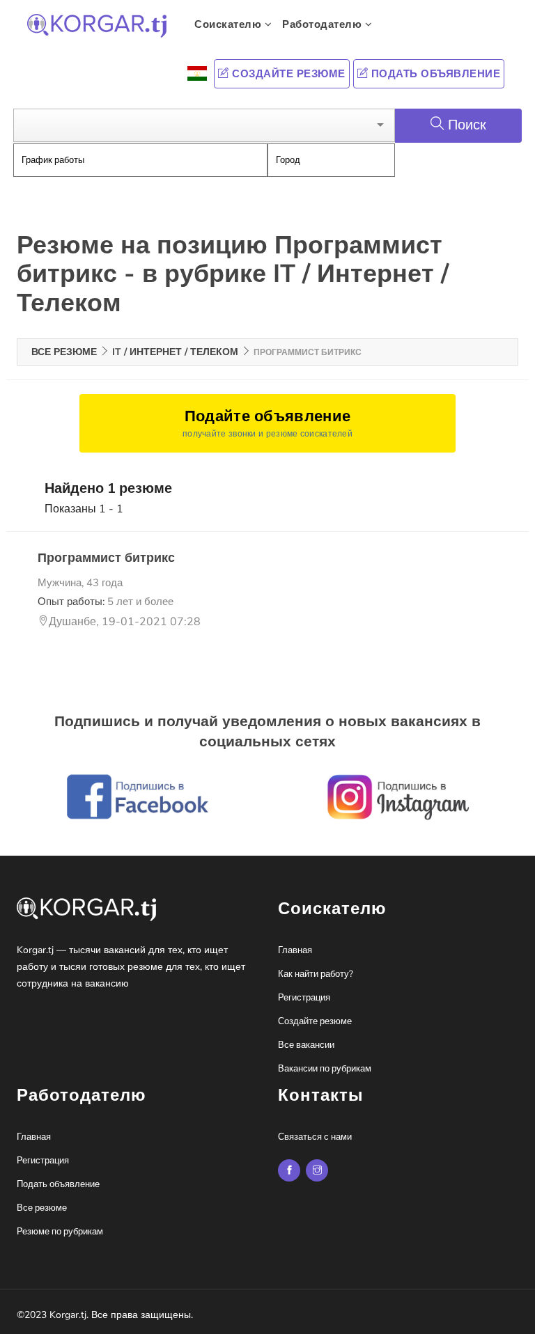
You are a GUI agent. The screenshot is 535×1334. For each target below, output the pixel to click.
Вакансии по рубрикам (324, 1068)
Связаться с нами (315, 1137)
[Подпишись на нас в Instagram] (289, 1170)
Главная (295, 950)
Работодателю (323, 24)
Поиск (467, 125)
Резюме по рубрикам (60, 1231)
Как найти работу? (315, 974)
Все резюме (64, 352)
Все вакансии (306, 1045)
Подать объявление (434, 74)
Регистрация (304, 997)
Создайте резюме (287, 74)
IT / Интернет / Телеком (175, 352)
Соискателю (229, 24)
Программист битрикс (106, 557)
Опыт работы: (105, 602)
